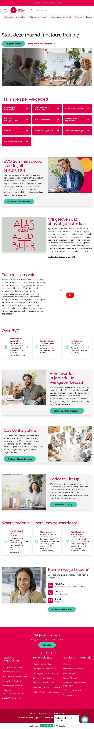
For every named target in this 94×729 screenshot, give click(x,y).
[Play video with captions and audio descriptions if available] (70, 295)
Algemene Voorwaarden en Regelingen (74, 684)
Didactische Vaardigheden (44, 678)
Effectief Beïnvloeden (42, 664)
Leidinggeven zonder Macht (44, 669)
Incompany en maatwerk (60, 17)
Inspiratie (90, 17)
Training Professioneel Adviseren (46, 692)
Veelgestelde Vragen (72, 690)
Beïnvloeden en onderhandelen (15, 676)
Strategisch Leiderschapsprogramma (12, 691)
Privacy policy (44, 713)
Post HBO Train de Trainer (43, 683)
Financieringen (69, 673)
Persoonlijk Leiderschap (12, 667)
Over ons (79, 17)
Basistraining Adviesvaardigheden (47, 687)
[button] (84, 720)
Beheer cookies (59, 713)
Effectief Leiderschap (11, 672)
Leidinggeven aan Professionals (46, 673)
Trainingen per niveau (37, 17)
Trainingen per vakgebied (14, 17)
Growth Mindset (70, 678)
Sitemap (32, 713)
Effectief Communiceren (12, 698)
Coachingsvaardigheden (12, 686)
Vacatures (67, 695)
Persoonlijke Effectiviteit (12, 681)
